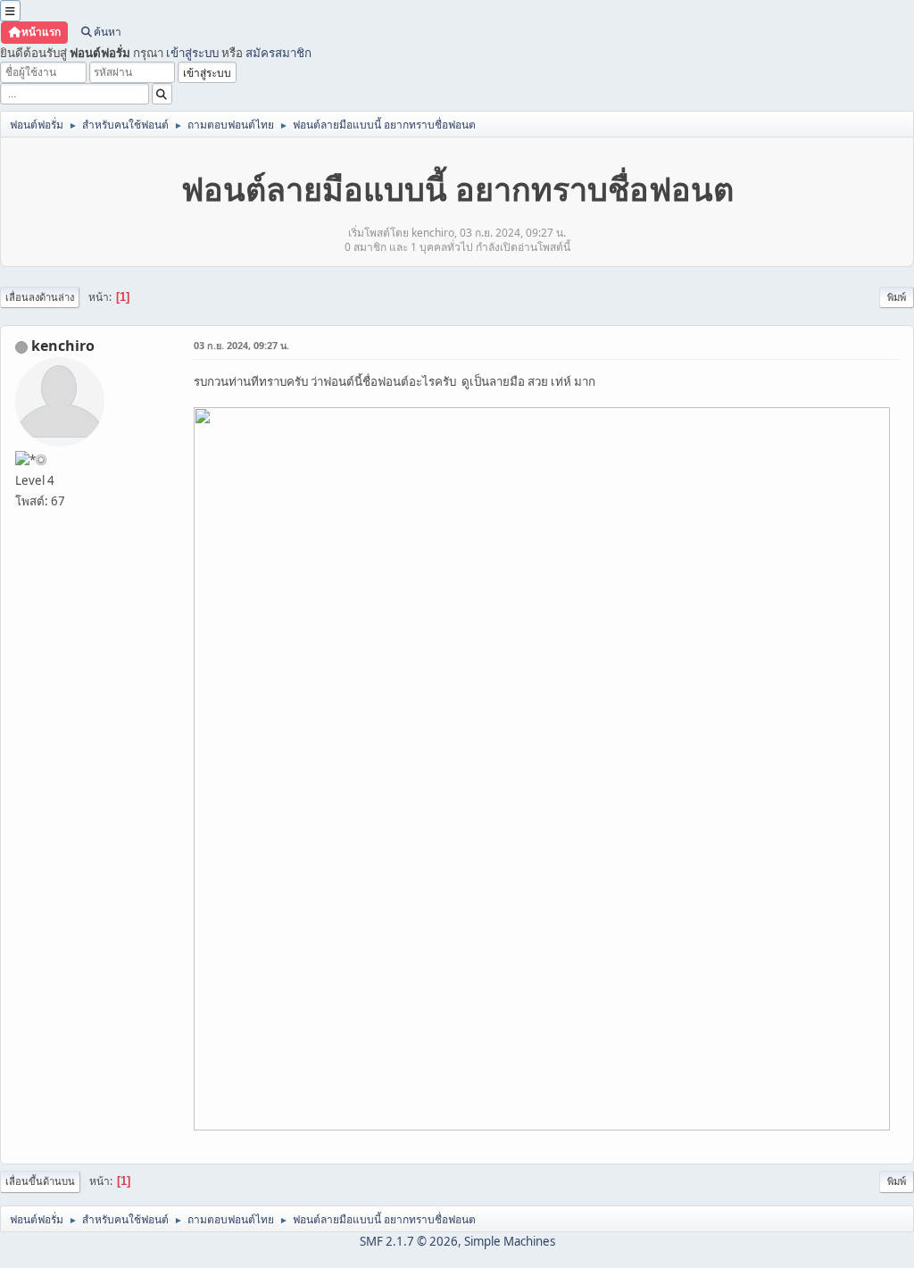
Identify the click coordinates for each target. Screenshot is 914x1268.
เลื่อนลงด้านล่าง (39, 297)
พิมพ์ (896, 297)
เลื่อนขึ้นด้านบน (40, 1181)
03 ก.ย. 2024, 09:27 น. (241, 345)
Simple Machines (509, 1241)
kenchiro (63, 345)
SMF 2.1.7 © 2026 (409, 1241)
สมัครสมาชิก (278, 53)
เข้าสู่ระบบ (192, 53)
